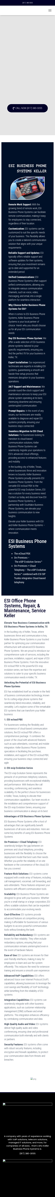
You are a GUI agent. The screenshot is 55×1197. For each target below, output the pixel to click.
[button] (27, 108)
